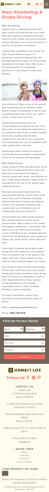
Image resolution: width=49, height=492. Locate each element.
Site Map (24, 456)
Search (24, 357)
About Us (24, 459)
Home (25, 452)
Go (5, 473)
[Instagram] (34, 377)
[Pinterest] (39, 377)
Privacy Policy (24, 462)
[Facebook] (28, 377)
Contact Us (24, 442)
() (32, 5)
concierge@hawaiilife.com (23, 307)
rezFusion (30, 489)
